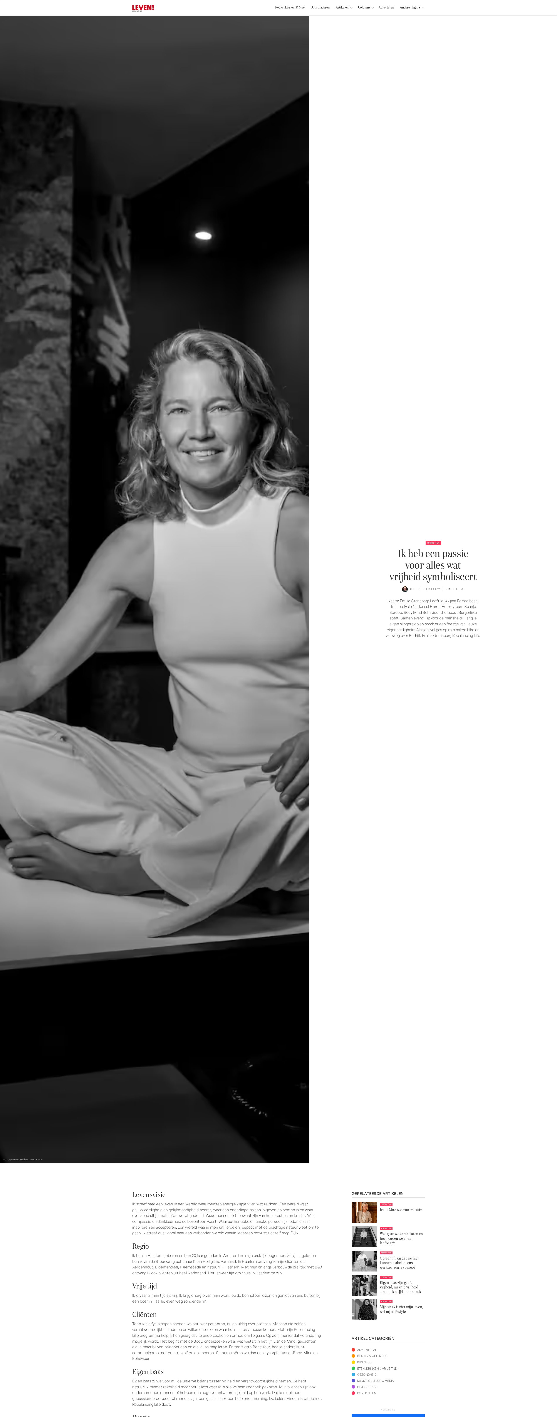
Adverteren (386, 7)
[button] (342, 8)
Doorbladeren (320, 7)
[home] (143, 8)
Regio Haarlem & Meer (290, 7)
